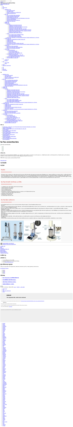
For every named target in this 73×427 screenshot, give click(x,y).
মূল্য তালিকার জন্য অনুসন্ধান (4, 268)
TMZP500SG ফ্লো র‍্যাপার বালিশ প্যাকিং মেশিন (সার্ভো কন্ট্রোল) (16, 91)
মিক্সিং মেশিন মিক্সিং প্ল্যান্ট (3, 252)
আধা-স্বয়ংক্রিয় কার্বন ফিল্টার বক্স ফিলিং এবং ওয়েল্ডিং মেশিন (17, 55)
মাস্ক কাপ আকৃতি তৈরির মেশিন (13, 51)
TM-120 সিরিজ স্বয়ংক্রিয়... (7, 131)
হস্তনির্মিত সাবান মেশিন (8, 38)
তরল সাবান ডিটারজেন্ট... (6, 129)
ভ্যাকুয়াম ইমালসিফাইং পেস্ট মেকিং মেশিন (12, 17)
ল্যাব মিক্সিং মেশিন (2, 246)
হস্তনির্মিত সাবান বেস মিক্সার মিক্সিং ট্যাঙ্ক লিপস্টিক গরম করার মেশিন (16, 39)
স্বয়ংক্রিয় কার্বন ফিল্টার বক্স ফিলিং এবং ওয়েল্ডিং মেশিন (16, 54)
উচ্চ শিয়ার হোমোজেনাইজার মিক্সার (11, 19)
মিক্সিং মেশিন (6, 14)
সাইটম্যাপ (18, 287)
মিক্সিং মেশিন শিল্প (2, 250)
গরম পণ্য (15, 287)
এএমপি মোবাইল (22, 287)
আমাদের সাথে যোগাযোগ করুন (7, 65)
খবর (3, 58)
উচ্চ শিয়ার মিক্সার (5, 70)
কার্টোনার (8, 33)
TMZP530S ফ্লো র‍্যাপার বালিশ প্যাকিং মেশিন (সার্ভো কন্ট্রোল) (18, 28)
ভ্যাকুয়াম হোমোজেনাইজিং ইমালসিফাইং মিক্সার (13, 16)
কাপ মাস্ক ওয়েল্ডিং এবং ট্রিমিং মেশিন (12, 116)
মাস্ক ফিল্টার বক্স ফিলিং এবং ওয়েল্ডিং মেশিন (10, 118)
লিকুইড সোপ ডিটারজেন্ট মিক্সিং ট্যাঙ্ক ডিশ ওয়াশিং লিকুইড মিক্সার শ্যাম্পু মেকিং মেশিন (18, 18)
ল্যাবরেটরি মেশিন (7, 45)
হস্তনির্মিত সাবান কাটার (10, 40)
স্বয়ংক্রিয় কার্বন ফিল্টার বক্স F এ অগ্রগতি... (8, 284)
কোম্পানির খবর (7, 59)
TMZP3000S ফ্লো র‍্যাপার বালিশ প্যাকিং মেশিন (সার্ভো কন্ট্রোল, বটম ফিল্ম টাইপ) (20, 29)
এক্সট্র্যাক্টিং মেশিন (7, 22)
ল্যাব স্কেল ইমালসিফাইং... (6, 139)
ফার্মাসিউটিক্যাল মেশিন (8, 9)
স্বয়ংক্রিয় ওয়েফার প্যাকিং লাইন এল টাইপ (14, 31)
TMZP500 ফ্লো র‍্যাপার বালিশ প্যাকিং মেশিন (13, 89)
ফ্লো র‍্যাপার (8, 24)
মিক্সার (1, 247)
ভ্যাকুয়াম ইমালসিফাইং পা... (6, 135)
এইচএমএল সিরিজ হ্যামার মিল (11, 10)
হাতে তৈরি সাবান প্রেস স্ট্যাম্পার (11, 42)
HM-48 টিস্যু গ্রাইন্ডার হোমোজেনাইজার (12, 46)
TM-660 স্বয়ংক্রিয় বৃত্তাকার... (7, 127)
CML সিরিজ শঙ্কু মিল (10, 11)
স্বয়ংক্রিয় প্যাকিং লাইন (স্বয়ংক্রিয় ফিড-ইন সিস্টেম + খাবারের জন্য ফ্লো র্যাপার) (20, 30)
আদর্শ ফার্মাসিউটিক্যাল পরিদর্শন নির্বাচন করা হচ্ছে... (9, 279)
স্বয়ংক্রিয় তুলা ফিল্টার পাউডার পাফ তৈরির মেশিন (13, 56)
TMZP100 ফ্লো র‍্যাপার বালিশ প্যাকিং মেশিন (13, 90)
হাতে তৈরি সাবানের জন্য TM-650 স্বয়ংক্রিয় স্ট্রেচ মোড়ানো (15, 43)
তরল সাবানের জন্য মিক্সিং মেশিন (4, 249)
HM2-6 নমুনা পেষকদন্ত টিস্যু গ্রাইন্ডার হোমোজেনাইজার (14, 47)
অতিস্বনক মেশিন (7, 49)
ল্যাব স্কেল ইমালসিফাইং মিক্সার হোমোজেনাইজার (13, 15)
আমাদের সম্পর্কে (5, 7)
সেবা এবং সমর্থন (7, 62)
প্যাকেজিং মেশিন (7, 23)
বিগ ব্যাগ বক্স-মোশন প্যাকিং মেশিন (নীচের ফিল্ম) (15, 27)
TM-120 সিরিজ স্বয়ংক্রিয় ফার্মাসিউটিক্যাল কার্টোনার (16, 34)
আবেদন (6, 63)
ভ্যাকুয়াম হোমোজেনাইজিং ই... (7, 137)
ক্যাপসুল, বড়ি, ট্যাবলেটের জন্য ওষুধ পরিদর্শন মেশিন (14, 12)
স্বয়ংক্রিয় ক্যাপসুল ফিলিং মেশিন (11, 13)
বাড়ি (3, 6)
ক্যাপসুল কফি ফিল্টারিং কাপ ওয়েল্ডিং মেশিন (12, 57)
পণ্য (3, 8)
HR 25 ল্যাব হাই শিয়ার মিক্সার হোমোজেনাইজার (13, 48)
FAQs (4, 64)
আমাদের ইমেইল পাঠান (3, 160)
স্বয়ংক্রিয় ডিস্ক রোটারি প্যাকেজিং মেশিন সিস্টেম (15, 32)
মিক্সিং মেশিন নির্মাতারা (3, 251)
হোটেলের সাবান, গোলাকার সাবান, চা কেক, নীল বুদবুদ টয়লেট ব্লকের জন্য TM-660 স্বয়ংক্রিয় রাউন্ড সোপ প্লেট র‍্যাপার (23, 37)
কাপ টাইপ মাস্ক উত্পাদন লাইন (11, 50)
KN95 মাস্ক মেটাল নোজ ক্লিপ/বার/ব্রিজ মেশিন (13, 117)
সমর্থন (3, 61)
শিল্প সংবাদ (6, 60)
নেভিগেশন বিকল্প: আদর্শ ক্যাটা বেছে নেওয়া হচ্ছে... (9, 281)
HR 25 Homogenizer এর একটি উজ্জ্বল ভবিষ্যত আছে (11, 277)
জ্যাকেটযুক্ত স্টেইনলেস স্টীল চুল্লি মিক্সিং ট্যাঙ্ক (13, 20)
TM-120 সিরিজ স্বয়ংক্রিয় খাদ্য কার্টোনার (15, 35)
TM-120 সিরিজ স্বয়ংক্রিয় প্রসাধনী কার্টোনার (15, 36)
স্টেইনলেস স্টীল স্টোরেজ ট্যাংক (11, 21)
